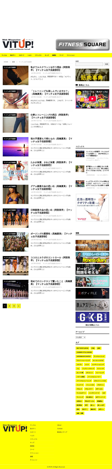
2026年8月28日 (91, 158)
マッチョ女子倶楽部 (49, 73)
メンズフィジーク (94, 393)
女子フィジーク (100, 397)
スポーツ (21, 55)
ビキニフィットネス (100, 381)
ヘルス (30, 55)
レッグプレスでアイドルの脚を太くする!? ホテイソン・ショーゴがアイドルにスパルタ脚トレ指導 (97, 183)
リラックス (38, 55)
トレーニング (100, 373)
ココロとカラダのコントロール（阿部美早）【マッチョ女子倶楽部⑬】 (50, 259)
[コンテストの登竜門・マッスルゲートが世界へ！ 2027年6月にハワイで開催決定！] (80, 154)
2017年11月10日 (36, 144)
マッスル (4, 55)
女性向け (79, 401)
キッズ (47, 55)
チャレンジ (33, 460)
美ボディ (13, 55)
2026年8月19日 (91, 188)
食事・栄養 (80, 413)
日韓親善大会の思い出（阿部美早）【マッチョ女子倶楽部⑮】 (51, 211)
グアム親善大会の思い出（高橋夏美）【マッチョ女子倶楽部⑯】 (51, 187)
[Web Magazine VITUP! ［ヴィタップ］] (17, 47)
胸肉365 (93, 409)
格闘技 (54, 55)
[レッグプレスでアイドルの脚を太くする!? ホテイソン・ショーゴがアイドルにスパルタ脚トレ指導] (80, 183)
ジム (78, 368)
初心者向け (89, 397)
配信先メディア (62, 432)
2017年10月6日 (36, 263)
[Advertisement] (56, 18)
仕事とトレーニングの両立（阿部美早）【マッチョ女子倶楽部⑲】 (50, 116)
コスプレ (79, 364)
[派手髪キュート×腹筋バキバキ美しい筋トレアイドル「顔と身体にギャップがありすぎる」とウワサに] (80, 168)
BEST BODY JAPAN (82, 348)
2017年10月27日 (36, 192)
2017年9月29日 (36, 287)
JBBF (98, 348)
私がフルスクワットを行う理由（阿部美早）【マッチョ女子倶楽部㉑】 (50, 68)
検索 (77, 61)
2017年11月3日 (36, 168)
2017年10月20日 (36, 216)
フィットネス (90, 385)
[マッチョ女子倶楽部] (15, 75)
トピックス (80, 146)
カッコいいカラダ (98, 360)
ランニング (80, 397)
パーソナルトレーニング (84, 381)
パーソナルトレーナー (94, 377)
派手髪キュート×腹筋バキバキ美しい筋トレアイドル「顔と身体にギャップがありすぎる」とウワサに (97, 169)
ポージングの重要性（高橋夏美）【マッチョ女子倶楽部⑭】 (51, 235)
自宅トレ (101, 409)
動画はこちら (84, 85)
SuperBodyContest (84, 356)
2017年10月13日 (36, 240)
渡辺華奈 (79, 405)
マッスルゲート (90, 160)
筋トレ (93, 405)
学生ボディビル (89, 401)
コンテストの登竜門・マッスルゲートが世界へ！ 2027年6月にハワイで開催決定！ (97, 153)
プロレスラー (89, 389)
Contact (59, 429)
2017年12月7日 (36, 73)
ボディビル (99, 389)
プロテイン (100, 385)
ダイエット (89, 373)
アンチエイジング (99, 356)
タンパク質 (80, 373)
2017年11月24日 (36, 97)
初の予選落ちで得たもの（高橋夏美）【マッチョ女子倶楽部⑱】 (51, 140)
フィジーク (80, 385)
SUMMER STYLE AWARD (84, 352)
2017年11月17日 (36, 121)
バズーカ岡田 (81, 377)
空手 (86, 405)
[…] (41, 79)
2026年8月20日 (91, 175)
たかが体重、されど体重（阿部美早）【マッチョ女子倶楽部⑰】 (51, 164)
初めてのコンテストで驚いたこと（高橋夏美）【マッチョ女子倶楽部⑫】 (51, 282)
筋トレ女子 (101, 405)
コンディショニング (98, 364)
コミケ (87, 364)
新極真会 (99, 401)
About (59, 425)
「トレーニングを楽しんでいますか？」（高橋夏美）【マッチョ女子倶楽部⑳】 (50, 92)
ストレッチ (100, 368)
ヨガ (103, 393)
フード (61, 55)
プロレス (79, 389)
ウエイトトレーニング (83, 360)
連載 (13, 62)
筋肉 (78, 409)
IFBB (92, 348)
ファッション (71, 55)
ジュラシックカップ (88, 368)
